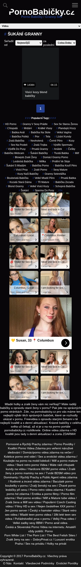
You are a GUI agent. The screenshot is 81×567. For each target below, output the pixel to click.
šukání (24, 190)
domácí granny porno (54, 157)
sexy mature (59, 169)
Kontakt (18, 563)
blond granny (15, 186)
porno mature (69, 460)
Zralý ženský (38, 485)
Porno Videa (39, 527)
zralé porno (39, 169)
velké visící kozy (38, 186)
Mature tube (59, 498)
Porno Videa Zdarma (32, 448)
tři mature (42, 182)
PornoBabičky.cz (42, 14)
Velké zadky (20, 523)
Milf (76, 153)
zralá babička (15, 140)
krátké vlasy (44, 128)
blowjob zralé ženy (25, 157)
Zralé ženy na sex (18, 539)
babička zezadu (63, 182)
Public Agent (50, 477)
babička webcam (13, 153)
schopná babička (64, 186)
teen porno (36, 514)
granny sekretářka (54, 173)
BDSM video (62, 473)
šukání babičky (38, 153)
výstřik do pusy (16, 149)
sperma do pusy (43, 190)
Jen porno (11, 510)
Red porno (24, 498)
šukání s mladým (15, 165)
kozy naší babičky (26, 173)
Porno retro (37, 489)
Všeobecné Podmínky (40, 563)
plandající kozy (66, 128)
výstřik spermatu (61, 144)
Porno (49, 531)
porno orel (22, 456)
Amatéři (71, 527)
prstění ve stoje (60, 161)
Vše (60, 190)
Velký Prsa (59, 518)
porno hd (12, 494)
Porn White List (14, 535)
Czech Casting (66, 502)
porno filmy (51, 494)
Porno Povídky (63, 444)
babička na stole (39, 132)
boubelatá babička (16, 178)
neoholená (35, 140)
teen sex (70, 514)
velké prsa (32, 518)
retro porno (31, 464)
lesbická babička (22, 161)
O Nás (7, 563)
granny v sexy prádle (34, 124)
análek (57, 149)
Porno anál (52, 523)
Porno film (68, 494)
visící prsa (21, 169)
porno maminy (24, 473)
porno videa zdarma (46, 452)
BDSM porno (49, 469)
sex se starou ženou (65, 124)
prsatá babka (67, 178)
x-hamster (45, 510)
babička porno (39, 165)
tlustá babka (60, 153)
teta (46, 136)
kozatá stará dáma (19, 182)
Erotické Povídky (67, 563)
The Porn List (35, 535)
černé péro (55, 140)
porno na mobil (29, 460)
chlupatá (11, 128)
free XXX (59, 506)
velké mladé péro (44, 178)
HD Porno (9, 124)
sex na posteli (18, 144)
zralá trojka (39, 144)
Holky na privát (56, 543)
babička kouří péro (65, 165)
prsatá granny (39, 149)
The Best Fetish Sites (61, 535)
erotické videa (56, 456)
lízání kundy (62, 136)
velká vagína (63, 132)
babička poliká (19, 136)
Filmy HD (21, 506)
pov (36, 136)
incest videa (32, 481)
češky (70, 149)
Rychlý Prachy (31, 444)
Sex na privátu (34, 543)
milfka (41, 161)
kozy (70, 140)
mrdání (27, 128)
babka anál (17, 132)
